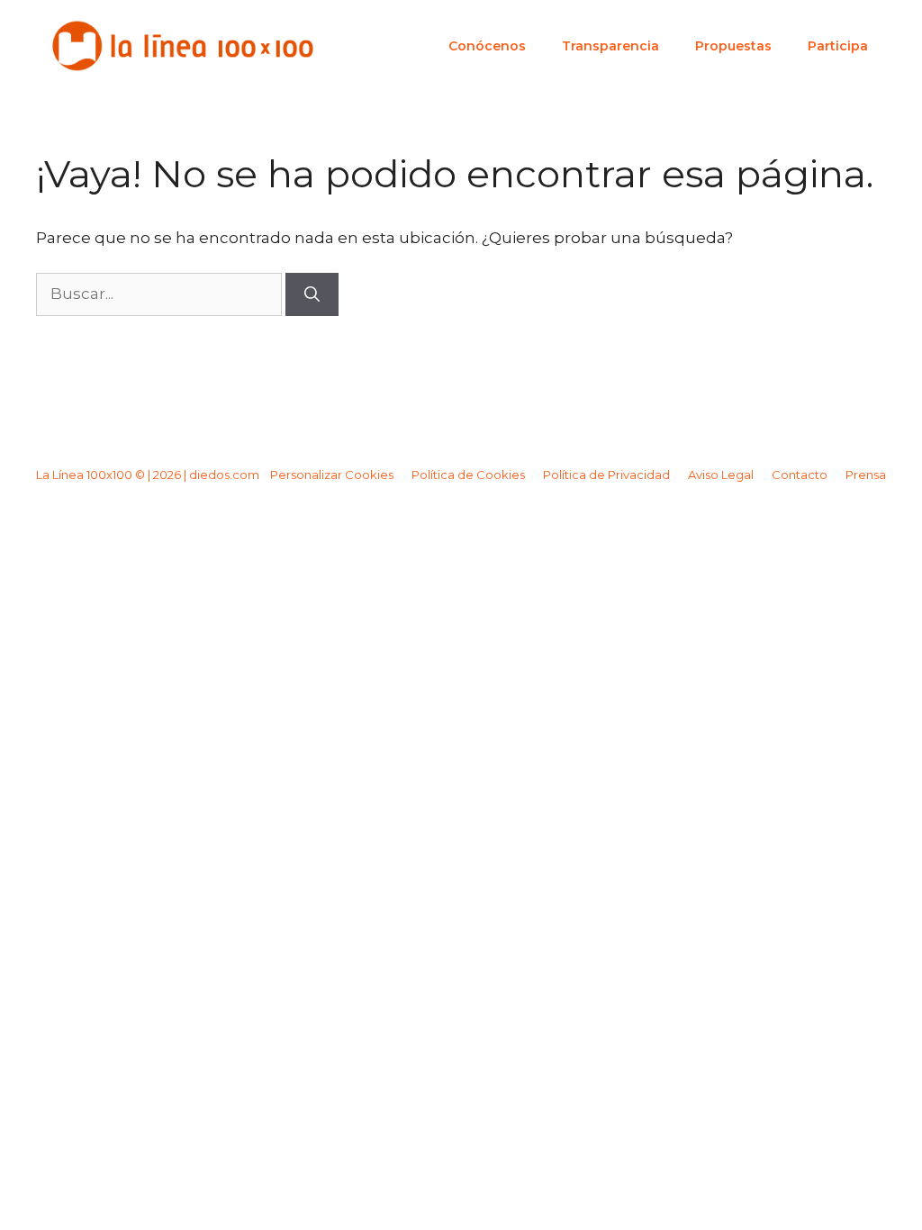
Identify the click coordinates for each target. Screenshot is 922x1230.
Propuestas (733, 46)
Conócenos (487, 46)
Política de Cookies (468, 474)
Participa (838, 46)
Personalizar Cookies (331, 474)
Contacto (799, 474)
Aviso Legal (721, 474)
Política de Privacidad (606, 474)
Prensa (865, 474)
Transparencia (610, 46)
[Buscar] (312, 294)
